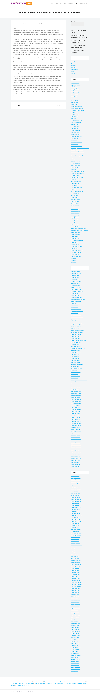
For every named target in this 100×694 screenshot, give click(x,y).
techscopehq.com (75, 594)
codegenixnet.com (75, 443)
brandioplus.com (75, 633)
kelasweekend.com (76, 256)
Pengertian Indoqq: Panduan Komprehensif (78, 51)
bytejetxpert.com (75, 462)
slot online (73, 61)
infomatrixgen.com (75, 435)
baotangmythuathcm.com (77, 332)
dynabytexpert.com (75, 617)
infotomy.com (74, 378)
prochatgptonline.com (76, 120)
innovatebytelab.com (76, 501)
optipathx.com (74, 610)
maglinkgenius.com (76, 535)
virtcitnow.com (74, 116)
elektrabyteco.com (75, 543)
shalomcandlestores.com (77, 316)
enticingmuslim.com (76, 346)
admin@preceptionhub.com (25, 23)
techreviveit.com (75, 415)
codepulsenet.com (75, 590)
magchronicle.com (75, 385)
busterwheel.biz (75, 205)
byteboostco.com (75, 541)
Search (73, 21)
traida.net (73, 179)
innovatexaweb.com (76, 487)
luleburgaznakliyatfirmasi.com (78, 340)
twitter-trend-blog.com (76, 146)
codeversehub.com (75, 578)
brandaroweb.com (75, 669)
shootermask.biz (75, 203)
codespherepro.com (76, 441)
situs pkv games (20, 681)
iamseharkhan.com (75, 295)
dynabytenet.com (75, 570)
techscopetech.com (76, 560)
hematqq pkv (82, 681)
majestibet (80, 683)
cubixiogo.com (74, 645)
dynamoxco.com (75, 627)
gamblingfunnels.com (76, 92)
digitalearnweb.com (76, 273)
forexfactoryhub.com (76, 122)
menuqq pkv (14, 681)
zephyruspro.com (75, 608)
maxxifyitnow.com (75, 604)
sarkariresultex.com (76, 301)
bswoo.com (74, 262)
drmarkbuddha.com (76, 161)
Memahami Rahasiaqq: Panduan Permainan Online (79, 41)
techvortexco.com (75, 493)
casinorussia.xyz (75, 209)
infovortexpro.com (75, 454)
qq (71, 63)
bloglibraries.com (75, 338)
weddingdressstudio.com (77, 191)
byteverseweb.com (75, 580)
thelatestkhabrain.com (76, 297)
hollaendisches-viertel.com (77, 173)
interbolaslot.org (75, 275)
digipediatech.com (75, 387)
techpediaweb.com (75, 405)
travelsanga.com (75, 238)
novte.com (73, 169)
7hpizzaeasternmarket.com (77, 171)
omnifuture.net (74, 90)
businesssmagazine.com (77, 108)
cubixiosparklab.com (76, 529)
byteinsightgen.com (76, 431)
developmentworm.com (76, 246)
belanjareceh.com (75, 285)
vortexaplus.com (75, 643)
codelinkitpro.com (75, 480)
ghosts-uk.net (74, 100)
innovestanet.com (75, 615)
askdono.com (74, 102)
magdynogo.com (75, 466)
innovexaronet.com (75, 523)
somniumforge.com (75, 336)
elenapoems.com (75, 350)
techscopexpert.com (76, 403)
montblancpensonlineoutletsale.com (80, 148)
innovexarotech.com (76, 452)
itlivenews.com (74, 248)
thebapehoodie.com (76, 342)
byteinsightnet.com (75, 513)
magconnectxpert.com (76, 545)
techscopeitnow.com (76, 458)
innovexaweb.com (75, 631)
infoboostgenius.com (76, 425)
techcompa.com (75, 126)
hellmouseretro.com (76, 352)
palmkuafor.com (75, 277)
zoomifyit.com (74, 671)
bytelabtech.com (75, 485)
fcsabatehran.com (75, 354)
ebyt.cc (73, 157)
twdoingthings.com (75, 362)
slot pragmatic (74, 69)
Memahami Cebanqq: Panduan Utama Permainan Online (78, 46)
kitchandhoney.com (76, 181)
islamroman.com (75, 132)
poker (72, 71)
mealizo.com (74, 303)
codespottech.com (75, 381)
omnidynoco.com (75, 653)
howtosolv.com (74, 185)
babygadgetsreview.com (77, 150)
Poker (35, 23)
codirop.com (74, 98)
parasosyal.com (75, 344)
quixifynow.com (75, 606)
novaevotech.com (75, 531)
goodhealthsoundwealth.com (78, 348)
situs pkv (73, 67)
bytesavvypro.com (75, 429)
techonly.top (74, 104)
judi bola (56, 681)
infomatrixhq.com (75, 527)
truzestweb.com (75, 657)
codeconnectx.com (75, 519)
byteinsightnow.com (76, 446)
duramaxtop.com (75, 358)
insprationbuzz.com (76, 289)
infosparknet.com (75, 602)
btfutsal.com (74, 96)
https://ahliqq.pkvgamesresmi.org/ (22, 685)
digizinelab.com (75, 554)
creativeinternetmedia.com (77, 110)
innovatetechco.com (76, 409)
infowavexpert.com (75, 417)
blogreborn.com (75, 114)
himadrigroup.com (75, 130)
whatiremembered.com (76, 153)
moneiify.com (74, 313)
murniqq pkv (76, 681)
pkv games (41, 23)
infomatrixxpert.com (76, 521)
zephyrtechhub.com (76, 655)
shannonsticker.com (76, 287)
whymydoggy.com (75, 271)
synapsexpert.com (75, 659)
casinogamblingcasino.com (77, 326)
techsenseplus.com (76, 423)
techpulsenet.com (75, 548)
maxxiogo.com (74, 621)
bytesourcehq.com (75, 511)
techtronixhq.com (75, 476)
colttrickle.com (74, 87)
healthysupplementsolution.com (79, 380)
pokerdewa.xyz (75, 218)
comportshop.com (75, 232)
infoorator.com (74, 167)
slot (38, 681)
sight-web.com (74, 128)
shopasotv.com (74, 236)
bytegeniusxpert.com (76, 499)
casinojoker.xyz (75, 217)
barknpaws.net (74, 305)
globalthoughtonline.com (77, 311)
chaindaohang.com (75, 159)
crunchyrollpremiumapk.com (78, 322)
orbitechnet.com (75, 649)
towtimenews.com (75, 328)
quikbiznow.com (75, 663)
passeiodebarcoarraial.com (77, 291)
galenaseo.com (75, 224)
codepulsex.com (75, 558)
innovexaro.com (75, 598)
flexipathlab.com (75, 639)
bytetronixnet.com (75, 460)
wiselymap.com (75, 118)
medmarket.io (74, 374)
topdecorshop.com (75, 234)
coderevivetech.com (76, 448)
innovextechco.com (76, 533)
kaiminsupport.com (75, 283)
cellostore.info (74, 307)
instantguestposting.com (77, 240)
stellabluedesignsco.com (77, 364)
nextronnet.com (75, 625)
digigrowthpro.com (75, 85)
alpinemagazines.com (76, 142)
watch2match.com (75, 222)
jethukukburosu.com (76, 334)
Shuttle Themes (20, 691)
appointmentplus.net (76, 244)
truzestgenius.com (75, 546)
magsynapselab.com (76, 395)
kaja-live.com (74, 124)
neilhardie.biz (74, 197)
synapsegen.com (75, 637)
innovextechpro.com (76, 399)
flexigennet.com (75, 370)
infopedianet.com (75, 588)
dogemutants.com (75, 356)
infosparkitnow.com (75, 491)
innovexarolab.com (75, 437)
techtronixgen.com (75, 397)
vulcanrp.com (74, 144)
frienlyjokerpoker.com (76, 136)
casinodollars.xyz (75, 215)
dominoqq (73, 65)
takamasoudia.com (75, 360)
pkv (67, 681)
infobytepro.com (75, 503)
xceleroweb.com (75, 665)
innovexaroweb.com (76, 564)
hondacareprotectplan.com (77, 324)
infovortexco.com (75, 552)
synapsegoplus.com (76, 586)
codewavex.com (75, 539)
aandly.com (74, 260)
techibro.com (74, 140)
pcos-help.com (74, 94)
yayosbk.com (74, 195)
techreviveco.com (75, 566)
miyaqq (84, 683)
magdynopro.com (75, 411)
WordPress (32, 691)
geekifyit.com (74, 318)
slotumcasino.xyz (75, 211)
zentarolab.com (75, 661)
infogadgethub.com (75, 478)
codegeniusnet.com (76, 507)
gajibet (12, 685)
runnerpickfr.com (75, 89)
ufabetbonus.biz (75, 254)
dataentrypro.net (75, 279)
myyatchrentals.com (76, 315)
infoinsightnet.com (75, 509)
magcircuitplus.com (76, 456)
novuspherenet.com (76, 647)
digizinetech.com (75, 433)
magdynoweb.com (75, 562)
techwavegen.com (75, 427)
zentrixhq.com (74, 613)
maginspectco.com (75, 464)
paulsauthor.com (75, 366)
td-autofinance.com (75, 134)
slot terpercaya (47, 681)
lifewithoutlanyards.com (77, 177)
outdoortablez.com (75, 376)
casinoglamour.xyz (75, 213)
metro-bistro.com (75, 183)
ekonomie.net (74, 242)
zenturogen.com (75, 629)
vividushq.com (74, 641)
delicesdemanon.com (76, 187)
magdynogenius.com (76, 393)
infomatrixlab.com (75, 576)
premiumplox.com (75, 193)
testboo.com (74, 189)
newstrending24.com (76, 252)
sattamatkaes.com (75, 320)
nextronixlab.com (75, 611)
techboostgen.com (75, 481)
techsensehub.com (75, 483)
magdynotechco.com (76, 489)
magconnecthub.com (76, 582)
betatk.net (73, 258)
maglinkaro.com (75, 568)
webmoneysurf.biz (75, 199)
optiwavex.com (74, 651)
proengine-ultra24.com (76, 175)
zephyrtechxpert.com (76, 550)
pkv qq (52, 681)
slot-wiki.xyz (74, 220)
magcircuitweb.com (76, 401)
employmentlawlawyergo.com (78, 228)
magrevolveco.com (75, 450)
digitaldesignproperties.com (78, 299)
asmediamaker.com (76, 309)
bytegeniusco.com (75, 419)
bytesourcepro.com (75, 572)
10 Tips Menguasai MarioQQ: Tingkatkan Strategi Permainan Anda (79, 36)
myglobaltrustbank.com (76, 226)
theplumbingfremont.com (77, 250)
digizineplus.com (75, 596)
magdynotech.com (75, 592)
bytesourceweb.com (76, 445)
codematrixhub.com (76, 421)
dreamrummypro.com (76, 281)
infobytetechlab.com (76, 439)
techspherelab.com (75, 574)
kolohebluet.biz (75, 201)
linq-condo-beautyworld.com (78, 155)
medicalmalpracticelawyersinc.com (79, 230)
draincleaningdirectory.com (77, 330)
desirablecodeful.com (76, 368)
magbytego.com (75, 505)
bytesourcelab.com (75, 600)
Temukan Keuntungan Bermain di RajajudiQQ (79, 31)
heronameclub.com (75, 372)
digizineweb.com (75, 517)
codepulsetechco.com (76, 515)
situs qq (73, 73)
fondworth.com (74, 293)
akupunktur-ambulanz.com (77, 151)
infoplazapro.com (75, 413)
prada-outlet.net (75, 83)
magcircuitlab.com (75, 537)
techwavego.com (75, 556)
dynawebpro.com (75, 635)
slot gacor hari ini (21, 683)
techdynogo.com (75, 383)
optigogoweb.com (75, 667)
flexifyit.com (74, 619)
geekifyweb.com (75, 495)
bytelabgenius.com (75, 407)
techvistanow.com (75, 525)
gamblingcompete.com (76, 106)
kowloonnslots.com (75, 138)
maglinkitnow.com (75, 389)
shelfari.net (74, 207)
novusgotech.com (75, 623)
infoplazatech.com (75, 497)
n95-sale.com (74, 112)
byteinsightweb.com (76, 391)
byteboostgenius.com (76, 584)
